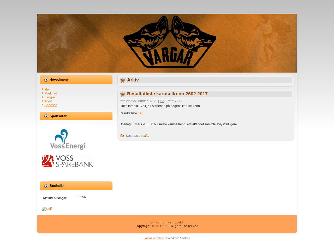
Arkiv (48, 101)
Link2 (167, 222)
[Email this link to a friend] (162, 101)
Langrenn (51, 97)
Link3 (179, 222)
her (140, 113)
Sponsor (51, 105)
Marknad (51, 93)
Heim (48, 89)
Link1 (154, 222)
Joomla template (154, 238)
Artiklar (145, 136)
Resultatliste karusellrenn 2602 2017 (167, 93)
